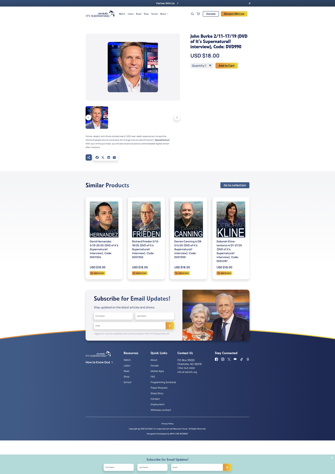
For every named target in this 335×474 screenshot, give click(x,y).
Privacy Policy (167, 423)
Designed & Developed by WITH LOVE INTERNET (167, 433)
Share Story (157, 393)
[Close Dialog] (332, 458)
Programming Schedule (163, 382)
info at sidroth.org (187, 372)
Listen (131, 13)
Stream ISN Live (234, 14)
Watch (122, 13)
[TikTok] (241, 359)
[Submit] (170, 325)
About (163, 13)
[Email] (114, 157)
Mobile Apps (157, 371)
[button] (250, 3)
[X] (102, 157)
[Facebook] (97, 157)
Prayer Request (159, 387)
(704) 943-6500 (186, 368)
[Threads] (247, 359)
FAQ (153, 376)
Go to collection (235, 185)
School (154, 13)
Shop (146, 13)
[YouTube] (235, 359)
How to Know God (98, 362)
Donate (211, 14)
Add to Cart (227, 66)
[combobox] (201, 65)
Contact (155, 398)
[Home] (100, 14)
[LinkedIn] (108, 157)
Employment (157, 404)
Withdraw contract (161, 410)
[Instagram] (222, 359)
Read (138, 13)
